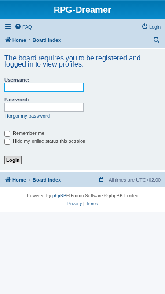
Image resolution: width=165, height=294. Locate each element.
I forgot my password (27, 116)
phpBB (59, 195)
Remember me (27, 133)
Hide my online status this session (48, 141)
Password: (16, 99)
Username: (16, 79)
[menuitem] (23, 27)
